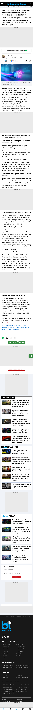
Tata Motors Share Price (9, 665)
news (15, 6)
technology (10, 6)
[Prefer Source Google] (5, 61)
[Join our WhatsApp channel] (30, 357)
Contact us (19, 699)
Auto (19, 655)
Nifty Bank (5, 677)
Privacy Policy (19, 701)
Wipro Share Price (22, 691)
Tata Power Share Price (9, 694)
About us (4, 699)
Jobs (4, 658)
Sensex (5, 675)
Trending (5, 651)
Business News (4, 6)
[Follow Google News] (14, 61)
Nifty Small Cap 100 (23, 677)
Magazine (20, 651)
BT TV (19, 653)
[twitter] (8, 637)
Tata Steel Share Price (24, 667)
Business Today (17, 1)
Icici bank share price (8, 691)
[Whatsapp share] (3, 338)
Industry (5, 655)
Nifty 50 (20, 675)
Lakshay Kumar (10, 56)
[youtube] (5, 637)
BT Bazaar (25, 1)
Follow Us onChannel (16, 342)
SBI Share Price (22, 689)
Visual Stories (21, 649)
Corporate (5, 649)
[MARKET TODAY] (8, 516)
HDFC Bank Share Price (9, 667)
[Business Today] (16, 4)
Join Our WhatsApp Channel (15, 50)
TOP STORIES (8, 398)
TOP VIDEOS (12, 447)
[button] (29, 709)
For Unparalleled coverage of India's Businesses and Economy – (15, 327)
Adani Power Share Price (24, 665)
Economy (20, 644)
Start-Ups (5, 653)
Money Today (21, 646)
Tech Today (6, 646)
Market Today (6, 644)
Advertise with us (6, 701)
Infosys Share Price (8, 689)
